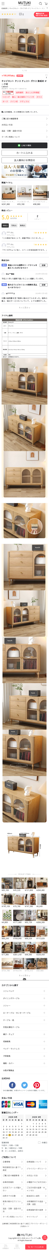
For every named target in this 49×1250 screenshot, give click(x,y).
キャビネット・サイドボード (19, 8)
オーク (5, 101)
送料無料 (19, 92)
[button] (1, 194)
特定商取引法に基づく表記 (19, 1224)
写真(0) (13, 225)
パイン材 (14, 101)
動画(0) (22, 225)
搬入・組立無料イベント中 (23, 97)
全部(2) (5, 225)
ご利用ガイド (24, 1226)
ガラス (39, 97)
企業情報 (5, 1224)
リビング (6, 97)
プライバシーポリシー (38, 1224)
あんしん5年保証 (32, 92)
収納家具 (4, 8)
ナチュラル (24, 101)
